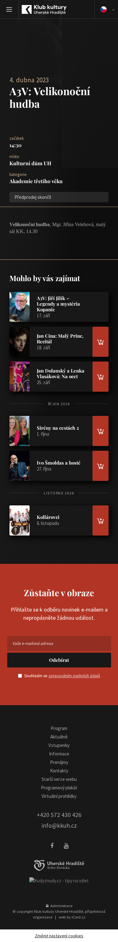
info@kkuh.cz (59, 825)
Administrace (60, 905)
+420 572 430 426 (59, 815)
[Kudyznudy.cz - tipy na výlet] (59, 880)
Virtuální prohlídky (59, 796)
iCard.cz (78, 916)
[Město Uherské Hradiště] (59, 865)
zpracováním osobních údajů (74, 675)
